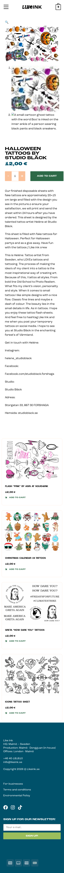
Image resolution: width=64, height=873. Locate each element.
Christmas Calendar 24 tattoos (25, 558)
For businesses (13, 784)
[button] (7, 22)
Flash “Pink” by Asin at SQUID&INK (26, 486)
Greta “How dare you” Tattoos (24, 630)
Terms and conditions (17, 790)
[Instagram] (13, 807)
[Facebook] (5, 807)
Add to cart (47, 176)
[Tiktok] (20, 807)
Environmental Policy (16, 795)
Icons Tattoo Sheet (17, 702)
